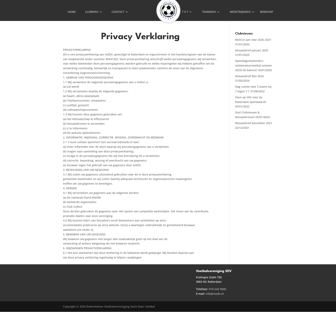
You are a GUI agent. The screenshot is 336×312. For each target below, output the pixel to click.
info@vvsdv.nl (215, 294)
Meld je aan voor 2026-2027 (253, 39)
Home (72, 12)
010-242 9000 (217, 289)
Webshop (266, 12)
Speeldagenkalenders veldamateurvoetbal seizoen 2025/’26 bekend (253, 65)
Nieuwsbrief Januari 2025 (251, 50)
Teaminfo (209, 12)
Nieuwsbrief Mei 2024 (249, 76)
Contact (118, 12)
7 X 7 (185, 12)
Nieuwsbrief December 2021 (253, 123)
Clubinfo (91, 12)
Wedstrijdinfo (240, 12)
